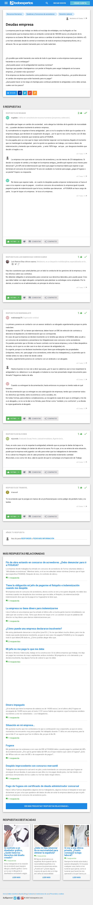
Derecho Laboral (65, 14)
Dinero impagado (15, 704)
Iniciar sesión (59, 3)
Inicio (5, 894)
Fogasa (10, 745)
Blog (25, 894)
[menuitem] (20, 93)
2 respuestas (14, 641)
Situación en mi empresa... (20, 725)
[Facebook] (18, 898)
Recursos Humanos (14, 14)
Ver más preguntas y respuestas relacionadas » (46, 806)
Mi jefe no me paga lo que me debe (25, 649)
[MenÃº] (6, 3)
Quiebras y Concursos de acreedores (40, 14)
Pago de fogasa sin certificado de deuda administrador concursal (42, 786)
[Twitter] (14, 898)
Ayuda (21, 894)
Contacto (31, 894)
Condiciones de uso (42, 894)
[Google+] (22, 898)
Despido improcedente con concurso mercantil (32, 765)
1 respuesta (13, 578)
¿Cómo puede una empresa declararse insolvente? (34, 628)
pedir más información (43, 538)
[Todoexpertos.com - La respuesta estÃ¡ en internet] (21, 3)
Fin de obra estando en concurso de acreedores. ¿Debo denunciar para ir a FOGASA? (46, 564)
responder (26, 538)
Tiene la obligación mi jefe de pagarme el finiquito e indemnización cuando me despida (42, 586)
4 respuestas (14, 662)
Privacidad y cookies (57, 894)
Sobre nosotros (13, 894)
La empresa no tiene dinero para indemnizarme (32, 608)
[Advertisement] (34, 49)
